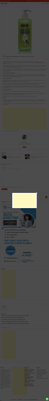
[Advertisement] (24, 200)
